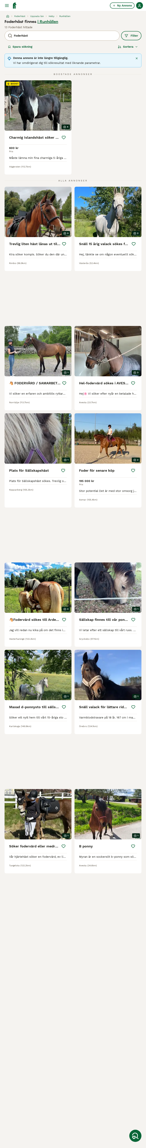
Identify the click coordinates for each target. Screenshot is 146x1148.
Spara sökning (22, 46)
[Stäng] (137, 58)
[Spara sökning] (135, 1136)
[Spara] (64, 137)
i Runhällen (47, 21)
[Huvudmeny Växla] (7, 5)
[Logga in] (139, 5)
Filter (134, 35)
